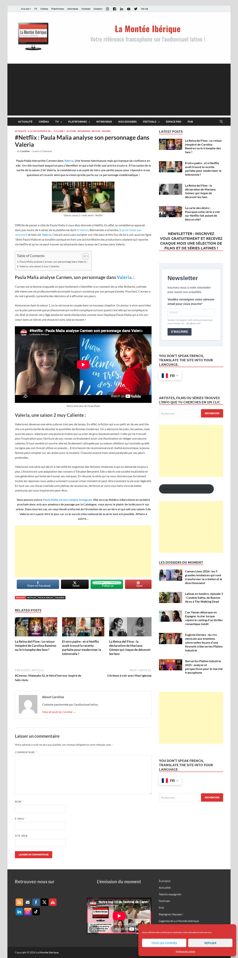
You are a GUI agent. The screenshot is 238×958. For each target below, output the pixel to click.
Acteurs (71, 131)
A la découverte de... (40, 131)
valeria (60, 597)
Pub (190, 121)
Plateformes (57, 8)
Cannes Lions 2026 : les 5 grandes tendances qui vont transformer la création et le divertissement (203, 576)
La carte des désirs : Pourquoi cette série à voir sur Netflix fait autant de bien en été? (202, 213)
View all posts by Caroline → (59, 712)
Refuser (210, 943)
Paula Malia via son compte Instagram (67, 499)
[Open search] (221, 121)
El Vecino (83, 230)
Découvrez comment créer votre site (186, 489)
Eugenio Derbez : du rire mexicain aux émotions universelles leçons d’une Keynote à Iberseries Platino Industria (204, 642)
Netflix (96, 131)
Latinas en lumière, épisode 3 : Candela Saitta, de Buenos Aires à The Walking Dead (204, 597)
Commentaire (26, 752)
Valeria (106, 131)
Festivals (85, 8)
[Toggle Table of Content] (83, 256)
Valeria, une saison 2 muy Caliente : (40, 266)
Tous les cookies (164, 943)
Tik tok (144, 8)
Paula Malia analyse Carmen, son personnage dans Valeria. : (54, 261)
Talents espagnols (170, 894)
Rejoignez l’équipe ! (171, 914)
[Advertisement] (119, 90)
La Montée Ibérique (47, 952)
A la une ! (26, 8)
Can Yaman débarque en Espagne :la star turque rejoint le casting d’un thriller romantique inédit (204, 617)
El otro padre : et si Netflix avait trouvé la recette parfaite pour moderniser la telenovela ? (81, 648)
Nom (19, 801)
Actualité (25, 121)
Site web (21, 835)
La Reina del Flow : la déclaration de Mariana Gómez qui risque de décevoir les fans (130, 648)
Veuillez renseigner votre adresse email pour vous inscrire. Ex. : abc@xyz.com (190, 322)
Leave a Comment (42, 151)
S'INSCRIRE (179, 331)
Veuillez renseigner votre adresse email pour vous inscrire (191, 301)
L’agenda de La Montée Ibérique (179, 921)
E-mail (20, 818)
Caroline (25, 151)
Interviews (72, 8)
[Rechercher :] (191, 413)
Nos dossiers (127, 121)
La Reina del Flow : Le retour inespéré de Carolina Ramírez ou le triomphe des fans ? (35, 646)
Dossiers (98, 8)
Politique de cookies (185, 951)
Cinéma (44, 8)
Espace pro (173, 121)
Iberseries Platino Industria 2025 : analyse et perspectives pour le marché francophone (204, 666)
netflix (31, 597)
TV (35, 8)
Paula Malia (45, 597)
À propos (165, 881)
